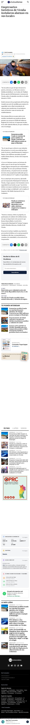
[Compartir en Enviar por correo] (22, 82)
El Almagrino (4, 690)
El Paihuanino (10, 699)
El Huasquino (11, 693)
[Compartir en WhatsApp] (18, 82)
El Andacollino (18, 699)
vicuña (26, 285)
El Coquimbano (18, 698)
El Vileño (18, 704)
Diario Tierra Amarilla (11, 691)
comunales (5, 285)
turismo (19, 285)
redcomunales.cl (5, 675)
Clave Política (17, 710)
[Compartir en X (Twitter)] (15, 82)
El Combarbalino (12, 702)
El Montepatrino (11, 701)
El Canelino (19, 702)
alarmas (17, 283)
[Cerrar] (27, 722)
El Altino (20, 691)
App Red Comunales (24, 712)
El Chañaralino (11, 690)
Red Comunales (8, 52)
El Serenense (11, 698)
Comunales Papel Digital (7, 710)
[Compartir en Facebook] (11, 82)
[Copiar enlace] (26, 82)
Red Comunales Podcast (12, 712)
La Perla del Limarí (20, 701)
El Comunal (4, 698)
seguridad (13, 285)
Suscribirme (15, 272)
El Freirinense (18, 693)
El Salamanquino (11, 704)
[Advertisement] (15, 34)
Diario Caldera (19, 690)
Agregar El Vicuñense (7, 56)
